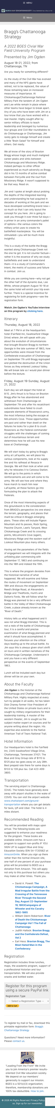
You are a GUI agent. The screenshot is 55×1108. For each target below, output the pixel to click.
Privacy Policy (37, 1100)
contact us (18, 1041)
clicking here (35, 311)
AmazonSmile (12, 854)
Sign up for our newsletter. (29, 1103)
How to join (37, 1091)
